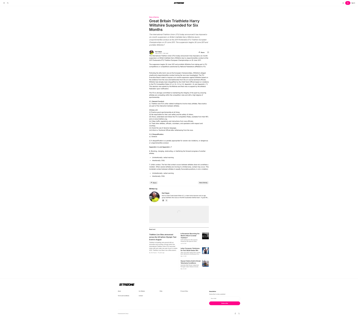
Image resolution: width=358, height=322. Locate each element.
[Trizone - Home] (179, 2)
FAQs (161, 291)
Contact (141, 295)
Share (202, 52)
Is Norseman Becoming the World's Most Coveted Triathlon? (190, 236)
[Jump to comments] (208, 52)
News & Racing (154, 17)
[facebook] (235, 313)
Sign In (353, 3)
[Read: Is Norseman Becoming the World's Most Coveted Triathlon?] (205, 236)
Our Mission (142, 291)
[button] (4, 3)
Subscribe (224, 303)
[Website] (163, 200)
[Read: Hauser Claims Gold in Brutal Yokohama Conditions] (205, 263)
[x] (239, 314)
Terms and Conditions (123, 295)
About (119, 291)
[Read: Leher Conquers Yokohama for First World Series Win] (205, 250)
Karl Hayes (158, 51)
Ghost (126, 313)
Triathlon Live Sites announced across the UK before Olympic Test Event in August (162, 237)
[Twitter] (166, 200)
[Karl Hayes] (154, 197)
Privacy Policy (184, 291)
